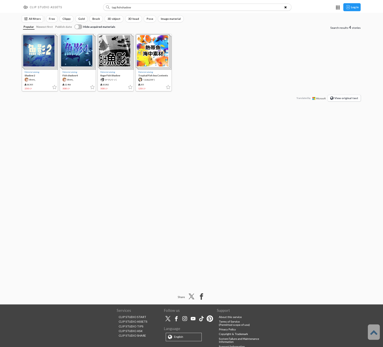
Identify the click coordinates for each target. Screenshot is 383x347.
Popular (29, 26)
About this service (230, 317)
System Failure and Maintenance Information (239, 340)
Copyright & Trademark (233, 334)
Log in (355, 7)
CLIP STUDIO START (132, 317)
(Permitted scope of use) (234, 324)
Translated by (303, 98)
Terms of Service (229, 321)
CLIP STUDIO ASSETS (133, 321)
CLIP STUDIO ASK (131, 331)
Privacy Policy (227, 329)
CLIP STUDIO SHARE (132, 335)
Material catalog (32, 72)
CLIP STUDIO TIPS (131, 326)
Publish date (63, 26)
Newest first (44, 26)
